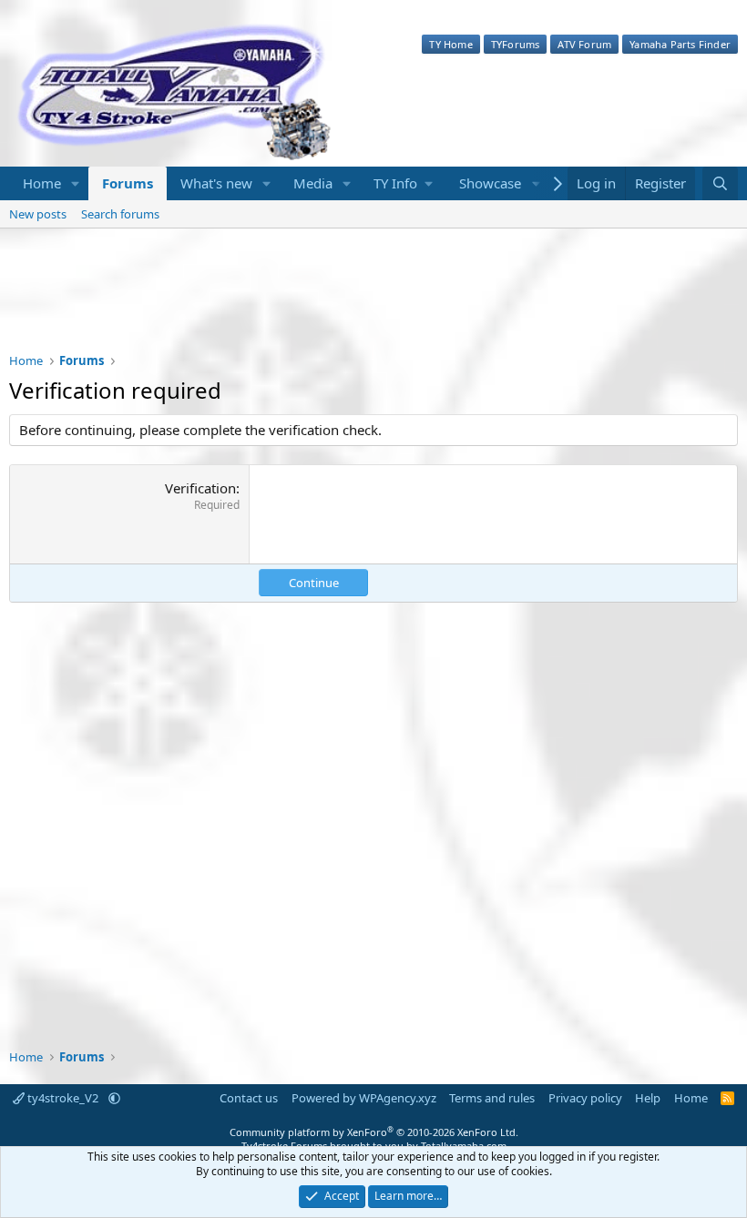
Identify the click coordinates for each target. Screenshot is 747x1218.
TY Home (450, 44)
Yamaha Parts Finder (680, 44)
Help (647, 1098)
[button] (75, 183)
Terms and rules (492, 1098)
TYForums (515, 44)
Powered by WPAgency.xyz (364, 1098)
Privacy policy (585, 1098)
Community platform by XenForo (374, 1132)
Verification (200, 488)
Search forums (120, 214)
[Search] (720, 183)
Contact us (249, 1098)
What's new (216, 183)
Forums (127, 183)
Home (42, 183)
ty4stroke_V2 (63, 1098)
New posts (38, 214)
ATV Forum (584, 44)
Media (313, 183)
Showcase (490, 183)
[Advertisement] (373, 302)
